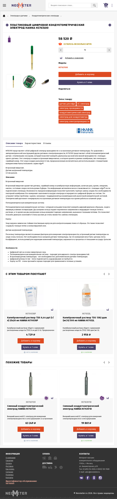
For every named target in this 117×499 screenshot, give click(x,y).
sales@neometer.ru (92, 472)
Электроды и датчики (18, 16)
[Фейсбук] (87, 478)
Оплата (9, 463)
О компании (10, 458)
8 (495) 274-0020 (89, 469)
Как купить (10, 469)
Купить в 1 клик (84, 82)
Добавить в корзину (84, 74)
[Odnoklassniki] (94, 478)
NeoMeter (21, 5)
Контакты (9, 478)
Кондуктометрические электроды (45, 16)
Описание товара (14, 143)
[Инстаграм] (100, 478)
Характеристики (33, 143)
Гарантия (9, 461)
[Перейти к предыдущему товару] (7, 25)
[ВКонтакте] (81, 478)
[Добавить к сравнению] (52, 310)
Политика (9, 475)
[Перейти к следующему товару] (109, 25)
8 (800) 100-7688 (102, 469)
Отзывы (47, 143)
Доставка (9, 466)
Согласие (9, 472)
